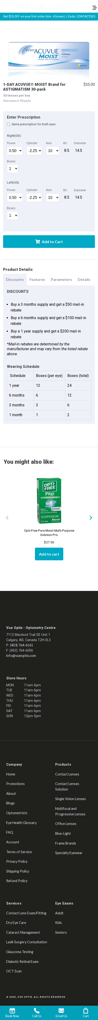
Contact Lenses (67, 774)
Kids (58, 923)
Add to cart (49, 554)
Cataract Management (23, 932)
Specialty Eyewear (69, 853)
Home (10, 774)
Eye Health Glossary (21, 823)
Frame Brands (65, 843)
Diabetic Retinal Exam (22, 962)
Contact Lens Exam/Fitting (26, 913)
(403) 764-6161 (21, 645)
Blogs (10, 803)
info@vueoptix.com (21, 656)
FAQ (9, 832)
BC (65, 143)
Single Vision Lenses (70, 799)
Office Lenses (65, 824)
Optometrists (16, 813)
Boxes (11, 161)
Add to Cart (52, 241)
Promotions (15, 784)
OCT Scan (14, 971)
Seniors (61, 932)
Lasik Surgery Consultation (26, 942)
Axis (49, 143)
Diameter (80, 143)
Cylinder (31, 143)
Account (12, 842)
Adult (59, 913)
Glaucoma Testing (19, 952)
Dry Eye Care (16, 923)
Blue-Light (63, 833)
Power (11, 143)
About (11, 793)
